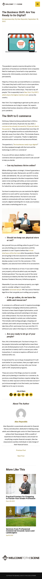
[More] (31, 394)
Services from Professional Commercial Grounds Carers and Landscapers (20, 531)
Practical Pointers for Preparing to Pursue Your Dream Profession (20, 497)
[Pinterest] (23, 394)
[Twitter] (15, 394)
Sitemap (33, 575)
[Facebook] (11, 394)
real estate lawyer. (15, 289)
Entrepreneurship (8, 19)
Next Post (20, 456)
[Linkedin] (19, 394)
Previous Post (21, 450)
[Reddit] (27, 394)
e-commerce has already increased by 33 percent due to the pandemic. (20, 126)
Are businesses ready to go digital (25, 144)
